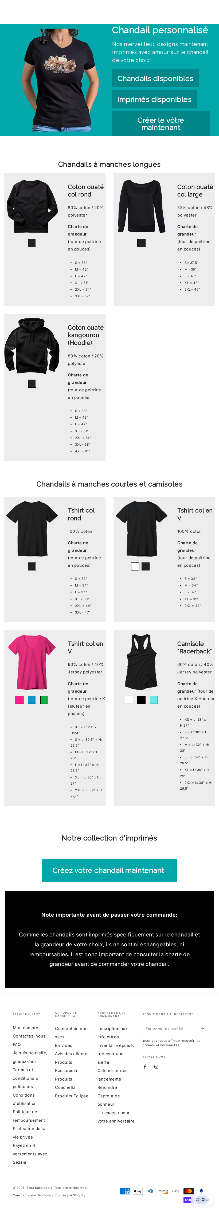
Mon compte (25, 1027)
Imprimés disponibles (154, 99)
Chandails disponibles (155, 78)
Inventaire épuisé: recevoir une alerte (115, 1054)
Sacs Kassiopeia (39, 1188)
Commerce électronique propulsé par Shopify (49, 1195)
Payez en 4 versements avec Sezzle (30, 1154)
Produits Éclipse (71, 1095)
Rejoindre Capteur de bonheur (108, 1096)
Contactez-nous (29, 1036)
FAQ (17, 1044)
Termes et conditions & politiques (25, 1078)
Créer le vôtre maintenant (161, 124)
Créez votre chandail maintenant (109, 870)
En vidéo (64, 1045)
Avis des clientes (72, 1053)
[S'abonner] (203, 1028)
